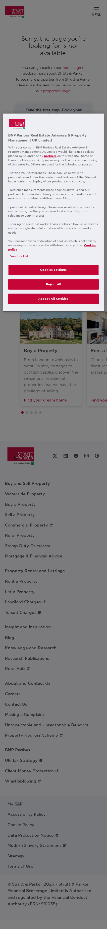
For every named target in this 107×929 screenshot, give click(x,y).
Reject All (53, 284)
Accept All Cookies (53, 298)
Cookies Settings (53, 269)
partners (50, 155)
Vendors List (19, 256)
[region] (54, 213)
